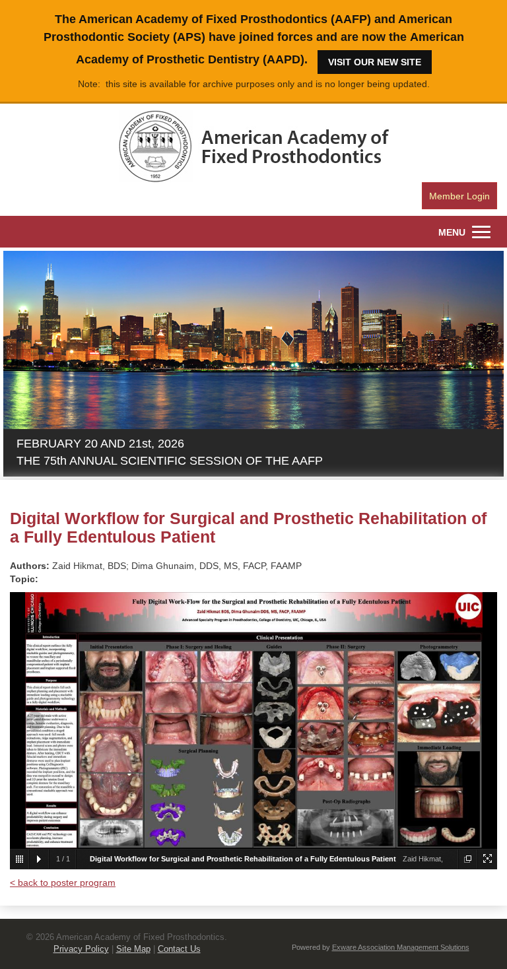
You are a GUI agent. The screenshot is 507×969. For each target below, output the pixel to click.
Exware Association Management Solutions (400, 947)
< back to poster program (63, 882)
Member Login (459, 196)
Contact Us (179, 949)
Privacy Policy (81, 949)
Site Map (133, 949)
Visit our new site (374, 62)
